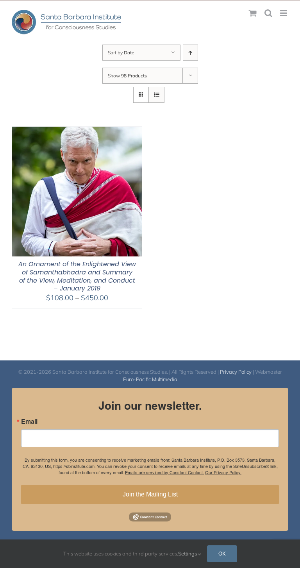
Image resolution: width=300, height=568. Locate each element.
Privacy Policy (236, 372)
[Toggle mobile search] (268, 13)
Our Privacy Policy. (223, 472)
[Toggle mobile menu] (284, 13)
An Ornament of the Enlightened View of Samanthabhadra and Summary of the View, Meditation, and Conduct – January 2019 (77, 276)
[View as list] (156, 94)
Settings (188, 553)
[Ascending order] (190, 53)
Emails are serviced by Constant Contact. (164, 472)
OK (222, 553)
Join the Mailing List (150, 494)
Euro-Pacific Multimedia (150, 379)
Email (29, 421)
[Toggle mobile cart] (253, 13)
